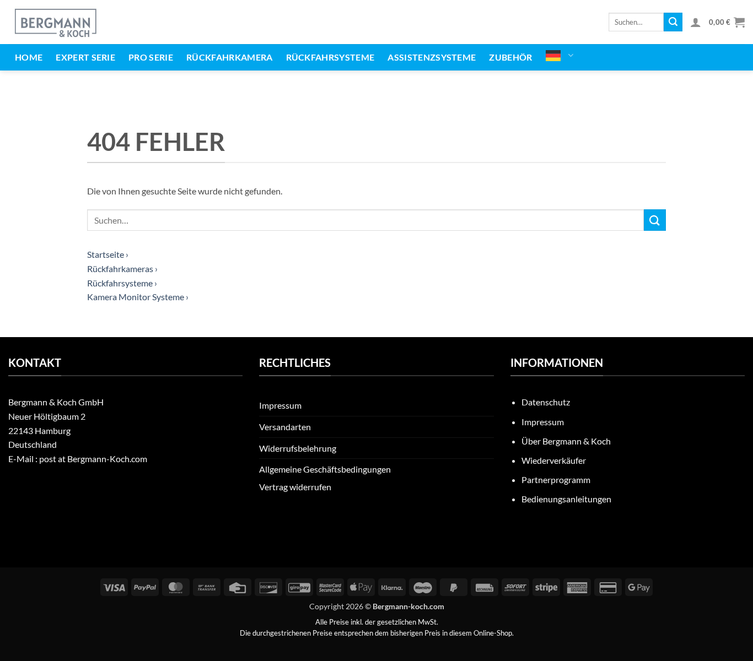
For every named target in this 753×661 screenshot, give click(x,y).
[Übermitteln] (673, 22)
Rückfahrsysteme (330, 57)
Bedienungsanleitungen (566, 499)
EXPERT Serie (85, 57)
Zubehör (510, 57)
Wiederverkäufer (553, 460)
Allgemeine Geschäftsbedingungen (325, 469)
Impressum (280, 405)
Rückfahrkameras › (122, 268)
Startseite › (107, 254)
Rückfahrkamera (229, 57)
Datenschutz (545, 402)
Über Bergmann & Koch (566, 441)
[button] (695, 22)
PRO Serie (150, 57)
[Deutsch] (559, 55)
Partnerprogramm (555, 479)
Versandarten (285, 426)
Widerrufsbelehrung (297, 448)
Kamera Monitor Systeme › (138, 296)
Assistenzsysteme (432, 57)
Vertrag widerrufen (295, 486)
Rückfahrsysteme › (122, 283)
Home (28, 57)
